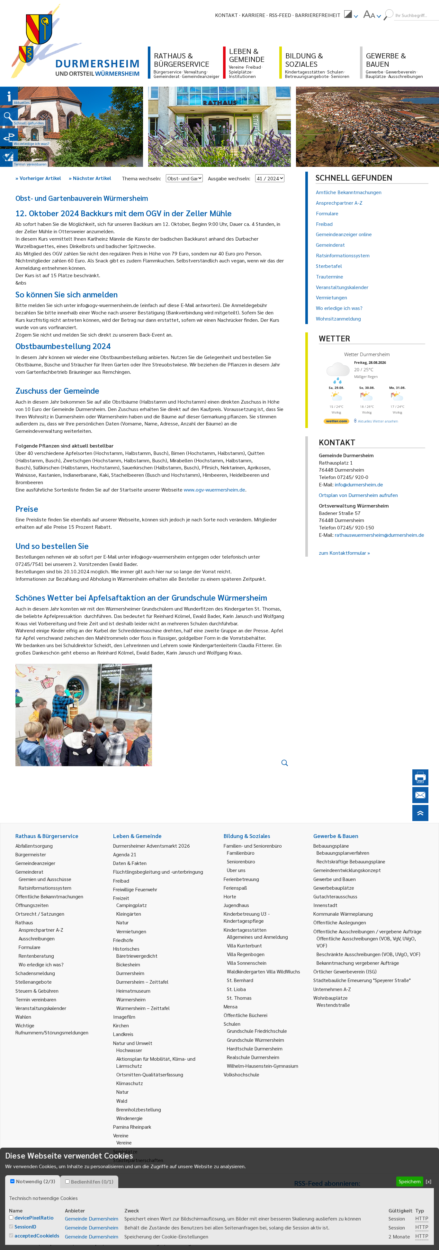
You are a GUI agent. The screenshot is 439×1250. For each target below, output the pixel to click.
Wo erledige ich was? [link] (41, 964)
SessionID (25, 1226)
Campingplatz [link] (131, 905)
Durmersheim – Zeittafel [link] (142, 981)
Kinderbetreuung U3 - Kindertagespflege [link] (247, 917)
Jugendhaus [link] (236, 905)
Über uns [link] (236, 870)
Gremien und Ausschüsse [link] (45, 879)
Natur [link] (122, 922)
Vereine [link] (124, 1142)
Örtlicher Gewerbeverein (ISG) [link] (345, 971)
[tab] (32, 1181)
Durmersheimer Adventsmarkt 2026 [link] (151, 845)
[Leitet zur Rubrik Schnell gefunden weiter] (9, 117)
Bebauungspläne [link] (331, 845)
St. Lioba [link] (236, 989)
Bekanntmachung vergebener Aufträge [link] (358, 962)
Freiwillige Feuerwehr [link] (135, 889)
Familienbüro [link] (241, 852)
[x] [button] (428, 1181)
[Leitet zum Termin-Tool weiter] (9, 158)
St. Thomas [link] (239, 997)
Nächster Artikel (90, 178)
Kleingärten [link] (128, 913)
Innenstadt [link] (325, 905)
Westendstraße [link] (333, 1004)
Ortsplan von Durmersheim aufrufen (358, 495)
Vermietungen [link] (131, 931)
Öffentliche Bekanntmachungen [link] (49, 896)
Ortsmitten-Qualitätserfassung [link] (149, 1074)
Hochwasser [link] (129, 1050)
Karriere (253, 15)
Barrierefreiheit (317, 15)
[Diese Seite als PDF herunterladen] (420, 783)
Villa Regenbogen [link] (245, 954)
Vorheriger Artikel (38, 178)
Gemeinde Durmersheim (91, 1218)
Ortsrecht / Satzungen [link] (39, 913)
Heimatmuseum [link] (133, 990)
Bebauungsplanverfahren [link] (343, 852)
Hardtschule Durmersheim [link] (254, 1048)
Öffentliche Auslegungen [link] (339, 922)
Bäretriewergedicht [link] (136, 955)
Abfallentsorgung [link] (34, 845)
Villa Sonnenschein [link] (246, 962)
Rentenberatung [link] (36, 955)
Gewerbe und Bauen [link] (334, 879)
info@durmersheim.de (359, 484)
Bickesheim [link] (128, 964)
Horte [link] (230, 896)
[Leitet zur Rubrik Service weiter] (9, 137)
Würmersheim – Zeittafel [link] (143, 1008)
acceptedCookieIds (36, 1235)
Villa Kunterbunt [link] (244, 945)
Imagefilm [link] (124, 1016)
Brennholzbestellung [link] (138, 1109)
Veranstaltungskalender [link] (40, 1008)
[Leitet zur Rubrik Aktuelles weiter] (9, 96)
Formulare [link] (29, 947)
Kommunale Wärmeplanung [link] (343, 913)
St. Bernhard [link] (240, 980)
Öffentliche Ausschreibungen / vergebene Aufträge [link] (367, 931)
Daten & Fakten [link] (130, 863)
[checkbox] (12, 1181)
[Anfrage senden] (420, 801)
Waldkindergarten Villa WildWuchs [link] (263, 971)
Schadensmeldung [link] (35, 973)
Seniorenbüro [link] (241, 861)
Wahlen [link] (23, 1016)
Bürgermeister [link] (30, 854)
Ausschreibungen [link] (37, 938)
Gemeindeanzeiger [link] (35, 863)
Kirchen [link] (121, 1025)
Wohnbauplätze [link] (330, 997)
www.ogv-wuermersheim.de (214, 489)
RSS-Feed (280, 15)
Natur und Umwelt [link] (132, 1043)
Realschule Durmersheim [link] (253, 1057)
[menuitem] (351, 15)
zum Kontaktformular (342, 552)
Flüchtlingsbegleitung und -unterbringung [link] (158, 871)
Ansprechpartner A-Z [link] (41, 929)
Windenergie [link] (129, 1118)
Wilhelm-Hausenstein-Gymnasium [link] (262, 1065)
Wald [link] (121, 1100)
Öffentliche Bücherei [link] (245, 1015)
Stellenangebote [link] (33, 981)
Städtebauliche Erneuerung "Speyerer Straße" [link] (362, 980)
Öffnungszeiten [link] (32, 905)
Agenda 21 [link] (125, 854)
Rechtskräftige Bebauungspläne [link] (351, 861)
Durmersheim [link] (130, 973)
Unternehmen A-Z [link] (332, 989)
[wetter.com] (336, 422)
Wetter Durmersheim (367, 354)
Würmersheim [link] (131, 999)
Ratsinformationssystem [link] (45, 887)
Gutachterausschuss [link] (335, 896)
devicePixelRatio (34, 1217)
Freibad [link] (121, 880)
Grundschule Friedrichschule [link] (257, 1030)
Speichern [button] (410, 1181)
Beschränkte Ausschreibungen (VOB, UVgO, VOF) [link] (368, 954)
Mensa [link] (230, 1006)
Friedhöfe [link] (123, 940)
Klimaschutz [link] (129, 1083)
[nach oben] (420, 819)
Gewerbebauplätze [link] (333, 887)
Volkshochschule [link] (241, 1074)
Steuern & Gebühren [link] (36, 990)
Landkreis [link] (123, 1034)
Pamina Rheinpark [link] (132, 1126)
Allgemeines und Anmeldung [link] (257, 936)
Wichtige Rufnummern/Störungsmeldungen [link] (51, 1029)
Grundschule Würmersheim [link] (255, 1039)
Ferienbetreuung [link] (241, 879)
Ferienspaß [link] (235, 887)
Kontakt (226, 15)
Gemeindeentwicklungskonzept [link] (347, 870)
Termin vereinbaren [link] (35, 999)
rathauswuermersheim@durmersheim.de (379, 534)
